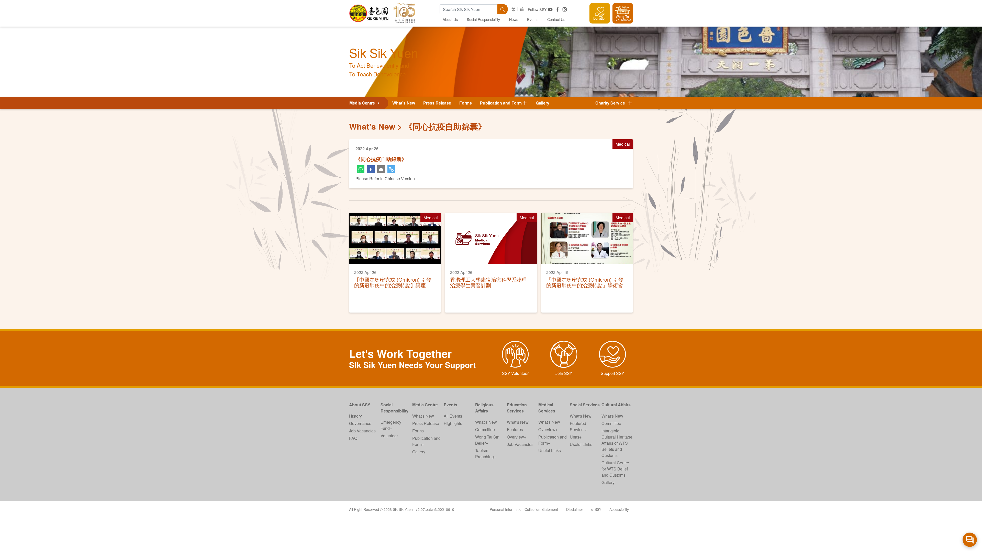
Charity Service (611, 103)
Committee (485, 429)
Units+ (576, 437)
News (513, 19)
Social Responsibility (483, 19)
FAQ (353, 438)
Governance (360, 423)
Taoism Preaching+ (485, 453)
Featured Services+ (579, 426)
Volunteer (389, 436)
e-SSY (596, 509)
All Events (453, 416)
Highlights (453, 423)
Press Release (437, 103)
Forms (465, 103)
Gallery (542, 103)
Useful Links (549, 450)
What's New (403, 103)
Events (532, 19)
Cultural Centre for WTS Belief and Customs (615, 469)
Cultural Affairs (616, 405)
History (355, 416)
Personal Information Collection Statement (524, 509)
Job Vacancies (362, 431)
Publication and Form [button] (501, 103)
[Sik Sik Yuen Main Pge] (369, 11)
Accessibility (619, 509)
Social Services (585, 405)
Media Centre (362, 103)
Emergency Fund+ (391, 425)
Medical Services (546, 408)
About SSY (359, 405)
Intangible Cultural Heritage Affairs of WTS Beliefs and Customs (616, 443)
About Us (450, 19)
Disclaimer (574, 509)
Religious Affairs (484, 408)
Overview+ (516, 437)
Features (515, 429)
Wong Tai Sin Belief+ (487, 440)
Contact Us (556, 19)
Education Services (517, 408)
